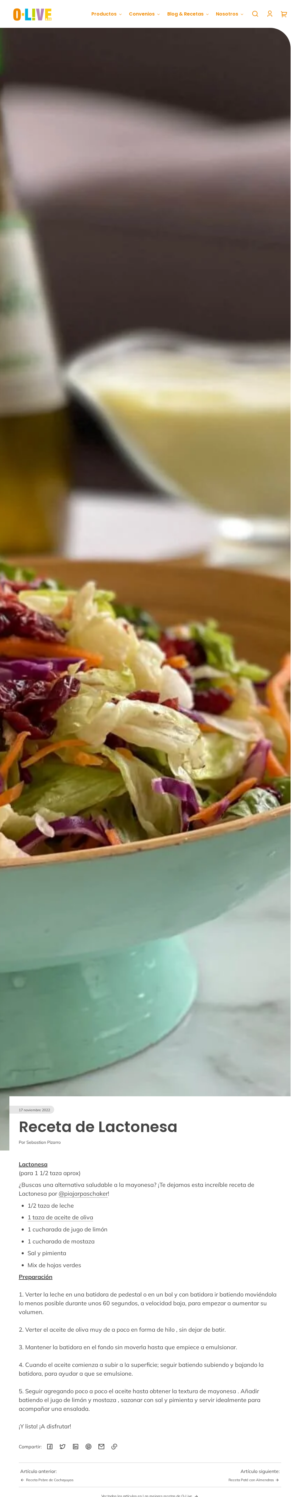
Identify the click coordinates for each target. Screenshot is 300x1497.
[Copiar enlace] (114, 1446)
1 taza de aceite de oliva (60, 1217)
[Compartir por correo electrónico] (101, 1446)
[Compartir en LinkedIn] (75, 1446)
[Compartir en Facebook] (49, 1446)
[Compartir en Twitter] (62, 1446)
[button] (255, 13)
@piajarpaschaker (83, 1193)
